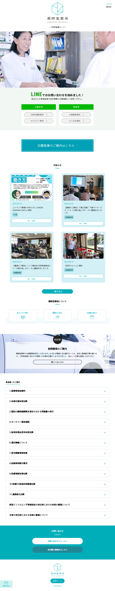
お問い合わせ (6, 586)
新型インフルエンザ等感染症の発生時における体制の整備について (39, 504)
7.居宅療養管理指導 (18, 452)
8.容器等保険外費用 (18, 463)
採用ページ (57, 581)
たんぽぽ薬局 (74, 121)
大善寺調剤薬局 (37, 114)
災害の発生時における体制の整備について (28, 515)
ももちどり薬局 (37, 121)
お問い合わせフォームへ (57, 541)
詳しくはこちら (57, 362)
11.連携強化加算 (16, 494)
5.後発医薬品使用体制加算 (21, 432)
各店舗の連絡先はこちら (57, 549)
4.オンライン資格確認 (19, 421)
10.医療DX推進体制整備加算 (22, 483)
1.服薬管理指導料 (17, 390)
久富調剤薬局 (74, 114)
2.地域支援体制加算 (18, 401)
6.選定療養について (18, 442)
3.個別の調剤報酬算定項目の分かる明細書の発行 (31, 411)
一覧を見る (57, 291)
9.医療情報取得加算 (18, 473)
